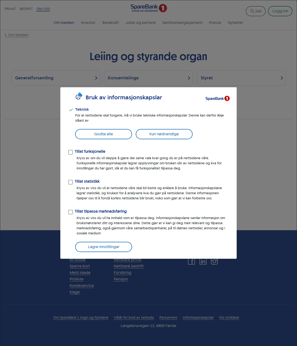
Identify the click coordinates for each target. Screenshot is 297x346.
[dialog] (148, 173)
